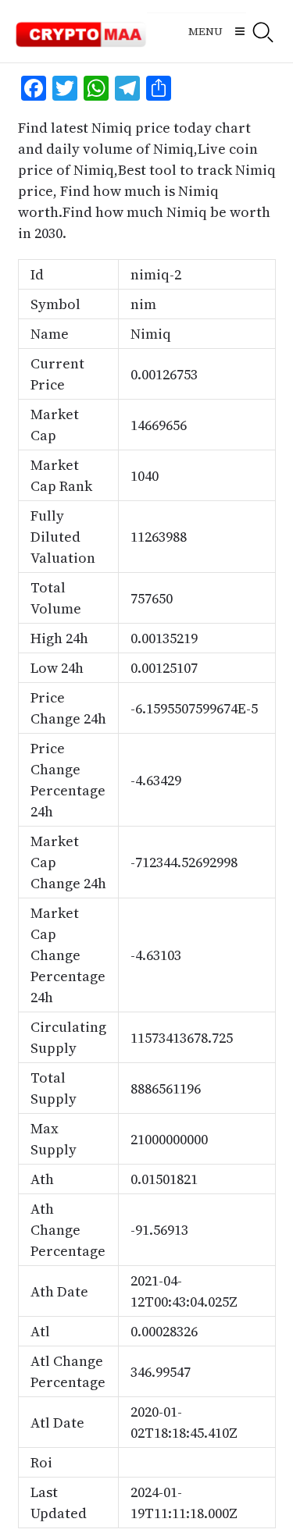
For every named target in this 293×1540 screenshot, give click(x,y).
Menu (205, 31)
